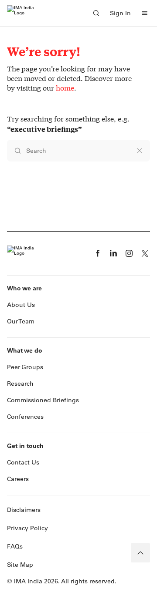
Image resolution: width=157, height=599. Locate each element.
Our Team (20, 321)
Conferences (25, 417)
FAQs (15, 546)
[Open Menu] (145, 13)
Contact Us (23, 462)
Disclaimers (24, 510)
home (65, 87)
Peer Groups (25, 367)
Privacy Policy (27, 528)
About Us (21, 305)
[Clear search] (139, 150)
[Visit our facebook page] (97, 253)
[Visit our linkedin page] (113, 253)
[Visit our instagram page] (129, 253)
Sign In (120, 13)
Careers (18, 479)
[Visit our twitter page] (145, 253)
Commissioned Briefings (43, 400)
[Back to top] (140, 552)
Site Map (20, 565)
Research (20, 383)
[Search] (96, 13)
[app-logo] (20, 13)
